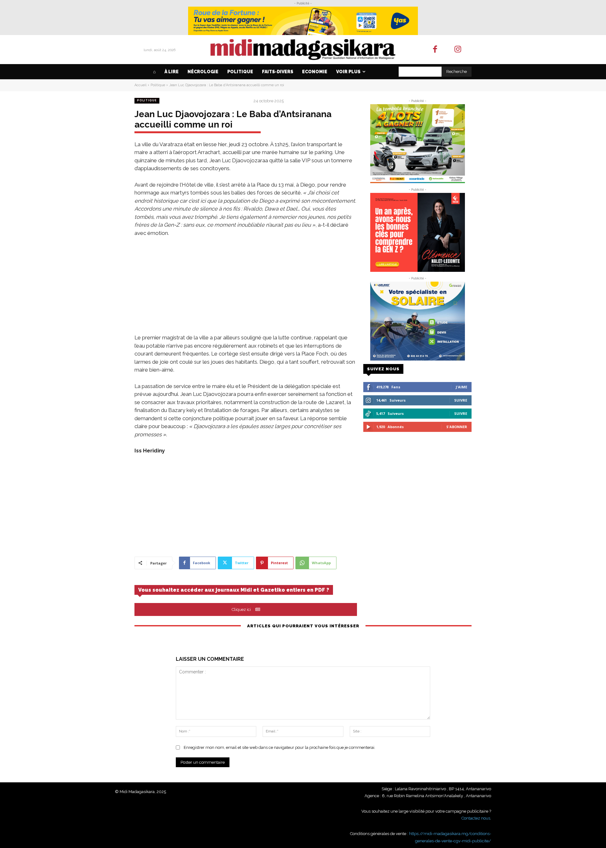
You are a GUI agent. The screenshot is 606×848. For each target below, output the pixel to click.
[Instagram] (458, 50)
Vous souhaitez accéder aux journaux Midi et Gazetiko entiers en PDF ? (233, 590)
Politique (158, 85)
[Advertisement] (245, 289)
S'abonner (456, 426)
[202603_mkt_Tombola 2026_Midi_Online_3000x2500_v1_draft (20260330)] (417, 143)
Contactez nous (475, 818)
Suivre (460, 400)
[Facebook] (435, 50)
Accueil (140, 85)
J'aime (461, 387)
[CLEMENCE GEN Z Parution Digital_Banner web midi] (417, 232)
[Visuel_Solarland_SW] (417, 321)
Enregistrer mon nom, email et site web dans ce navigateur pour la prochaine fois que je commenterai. (279, 747)
